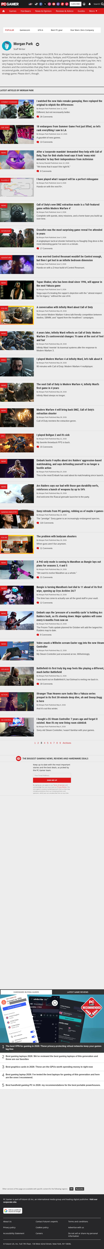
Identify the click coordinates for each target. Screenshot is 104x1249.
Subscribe (75, 4)
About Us (7, 1221)
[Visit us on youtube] (53, 4)
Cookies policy (42, 1227)
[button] (99, 4)
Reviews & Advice (64, 11)
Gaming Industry (9, 512)
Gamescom (25, 30)
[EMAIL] (37, 44)
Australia (79, 1189)
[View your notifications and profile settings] (89, 4)
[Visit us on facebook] (40, 4)
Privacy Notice (61, 787)
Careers (39, 1233)
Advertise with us (76, 1227)
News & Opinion (43, 11)
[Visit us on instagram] (49, 4)
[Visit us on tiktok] (66, 4)
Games (12, 11)
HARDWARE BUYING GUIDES (26, 992)
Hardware (26, 11)
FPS (2, 436)
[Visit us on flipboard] (62, 4)
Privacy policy (9, 1227)
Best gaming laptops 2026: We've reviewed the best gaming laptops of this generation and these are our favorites (52, 1057)
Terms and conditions (78, 1221)
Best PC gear (57, 30)
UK (71, 1189)
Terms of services (59, 785)
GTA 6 (40, 30)
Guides (81, 11)
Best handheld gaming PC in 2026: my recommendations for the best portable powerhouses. (53, 1085)
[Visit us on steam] (36, 4)
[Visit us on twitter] (45, 4)
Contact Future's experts (47, 1221)
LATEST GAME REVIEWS (77, 992)
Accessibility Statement (13, 1233)
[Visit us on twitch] (58, 4)
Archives (67, 743)
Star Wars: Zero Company (82, 30)
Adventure (6, 257)
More (92, 11)
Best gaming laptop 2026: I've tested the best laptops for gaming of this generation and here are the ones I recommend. (53, 1076)
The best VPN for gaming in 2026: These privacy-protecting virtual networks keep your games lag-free (53, 1047)
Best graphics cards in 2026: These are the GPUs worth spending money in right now (49, 1067)
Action (4, 694)
